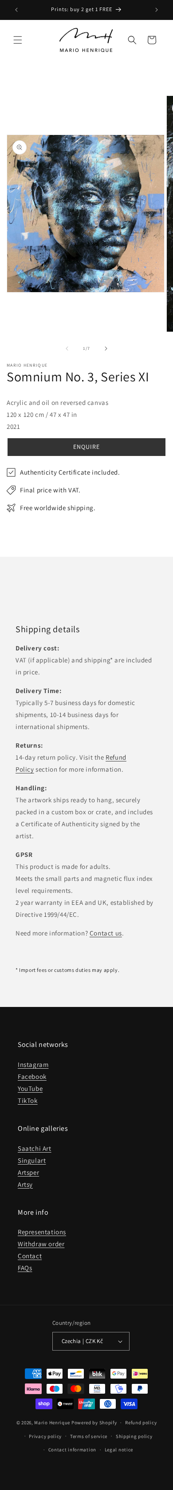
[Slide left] (67, 348)
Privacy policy (45, 1436)
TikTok (28, 1100)
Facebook (32, 1076)
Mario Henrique (52, 1422)
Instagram (33, 1064)
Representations (42, 1232)
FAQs (25, 1268)
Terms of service (88, 1436)
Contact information (72, 1449)
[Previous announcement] (16, 10)
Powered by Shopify (94, 1422)
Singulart (32, 1160)
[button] (18, 40)
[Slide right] (106, 348)
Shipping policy (134, 1436)
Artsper (28, 1172)
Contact (30, 1256)
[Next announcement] (156, 10)
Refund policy (141, 1422)
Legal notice (119, 1449)
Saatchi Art (34, 1148)
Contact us (106, 933)
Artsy (25, 1184)
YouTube (30, 1088)
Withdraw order (41, 1244)
